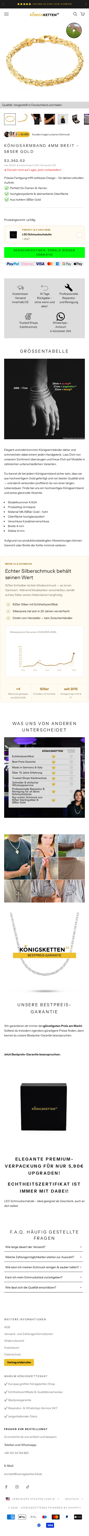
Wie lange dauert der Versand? (25, 1247)
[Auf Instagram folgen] (17, 1487)
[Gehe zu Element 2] (23, 119)
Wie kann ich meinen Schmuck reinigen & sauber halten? (42, 1267)
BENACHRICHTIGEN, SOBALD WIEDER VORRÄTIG (44, 252)
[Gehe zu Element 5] (63, 119)
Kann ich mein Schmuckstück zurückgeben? (34, 1277)
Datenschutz (12, 1354)
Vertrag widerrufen (19, 1362)
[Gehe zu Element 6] (76, 119)
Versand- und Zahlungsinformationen (28, 1334)
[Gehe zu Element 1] (10, 119)
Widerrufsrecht (14, 1341)
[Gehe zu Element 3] (36, 119)
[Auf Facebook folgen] (6, 1487)
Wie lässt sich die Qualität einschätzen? (30, 1287)
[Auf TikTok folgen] (28, 1487)
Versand (45, 165)
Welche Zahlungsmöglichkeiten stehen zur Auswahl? (40, 1257)
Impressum (11, 1347)
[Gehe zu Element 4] (49, 119)
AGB (7, 1327)
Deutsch (72, 1499)
